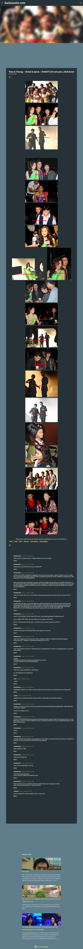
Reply (15, 561)
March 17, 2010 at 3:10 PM (28, 613)
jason (10, 541)
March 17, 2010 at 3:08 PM (28, 601)
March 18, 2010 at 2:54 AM (28, 728)
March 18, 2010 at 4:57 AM (28, 736)
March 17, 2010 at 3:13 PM (28, 628)
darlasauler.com (15, 3)
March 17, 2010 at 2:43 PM (28, 592)
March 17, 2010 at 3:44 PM (23, 678)
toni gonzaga (34, 541)
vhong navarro (44, 541)
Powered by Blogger (42, 946)
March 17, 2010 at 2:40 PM (28, 564)
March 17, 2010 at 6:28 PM (28, 687)
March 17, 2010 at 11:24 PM (28, 704)
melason (26, 541)
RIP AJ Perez (25, 871)
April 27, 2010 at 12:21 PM (25, 791)
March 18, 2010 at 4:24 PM (28, 746)
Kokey (15, 541)
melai (20, 541)
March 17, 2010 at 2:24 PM (28, 556)
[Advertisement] (41, 55)
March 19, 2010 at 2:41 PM (28, 763)
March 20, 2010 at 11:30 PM (28, 771)
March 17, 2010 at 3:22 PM (28, 667)
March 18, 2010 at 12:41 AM (28, 716)
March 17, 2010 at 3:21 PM (28, 646)
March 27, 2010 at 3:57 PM (28, 781)
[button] (10, 77)
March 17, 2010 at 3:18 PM (28, 636)
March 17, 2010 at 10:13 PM (24, 695)
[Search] (28, 3)
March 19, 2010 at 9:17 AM (28, 754)
